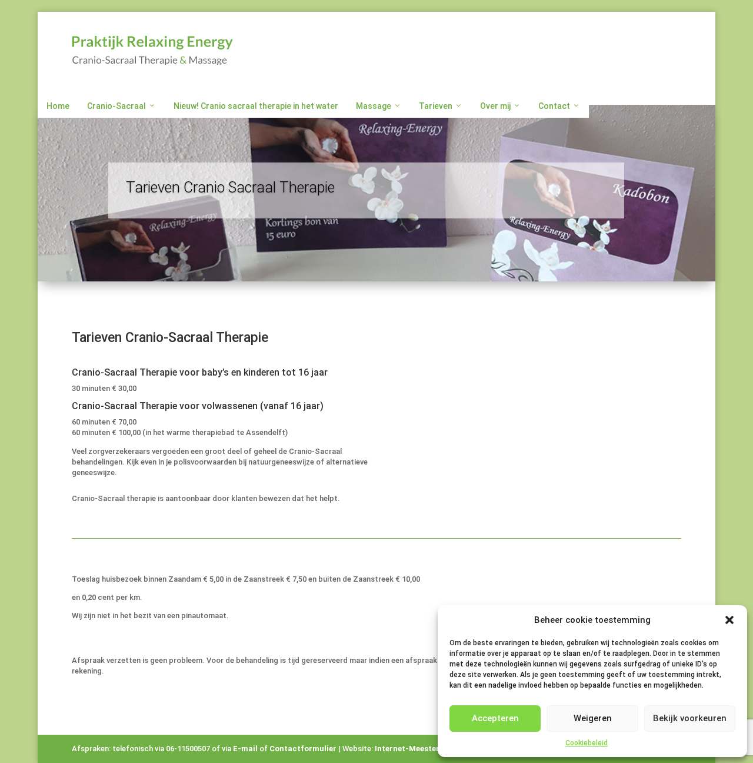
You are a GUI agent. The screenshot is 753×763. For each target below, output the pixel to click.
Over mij (495, 106)
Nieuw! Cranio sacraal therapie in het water (256, 106)
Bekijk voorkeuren (690, 718)
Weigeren (593, 718)
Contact (554, 106)
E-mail (245, 748)
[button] (729, 620)
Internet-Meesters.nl (414, 748)
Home (57, 106)
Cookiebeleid (586, 743)
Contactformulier (302, 748)
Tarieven (435, 106)
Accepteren (495, 718)
